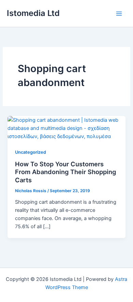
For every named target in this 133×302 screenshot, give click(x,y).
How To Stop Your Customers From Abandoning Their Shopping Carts (65, 172)
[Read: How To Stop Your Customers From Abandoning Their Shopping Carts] (66, 128)
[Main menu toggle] (119, 13)
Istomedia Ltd (33, 13)
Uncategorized (30, 152)
